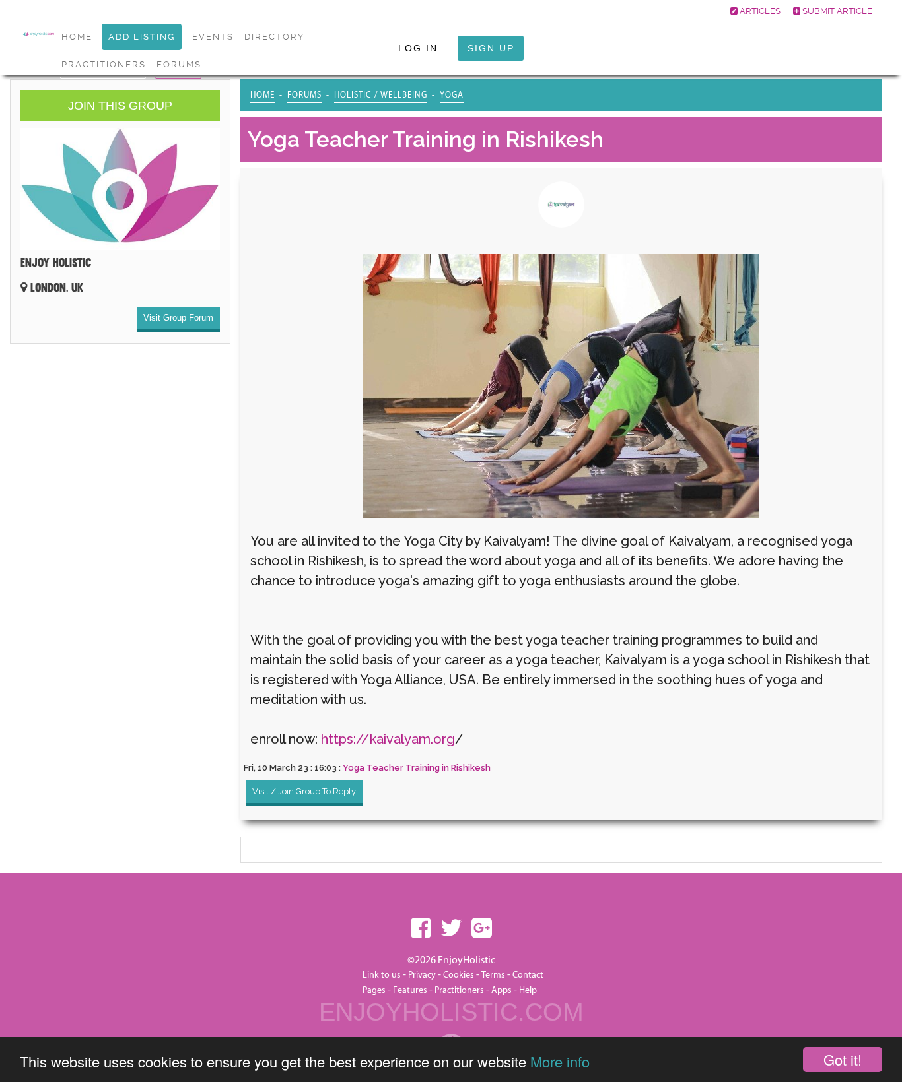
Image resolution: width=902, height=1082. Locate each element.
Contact (527, 975)
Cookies (459, 975)
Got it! (842, 1059)
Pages (374, 990)
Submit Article (836, 11)
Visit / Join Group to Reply (304, 791)
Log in (418, 48)
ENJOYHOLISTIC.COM (451, 1012)
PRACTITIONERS (103, 64)
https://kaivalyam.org (388, 739)
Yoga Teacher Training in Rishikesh (417, 768)
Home (262, 95)
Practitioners (459, 990)
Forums (178, 64)
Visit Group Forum (178, 318)
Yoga (452, 95)
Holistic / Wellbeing (380, 95)
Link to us (382, 975)
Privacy (422, 975)
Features (410, 990)
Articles (759, 11)
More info (560, 1061)
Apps (501, 990)
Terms (493, 975)
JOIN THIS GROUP (120, 105)
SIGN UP (491, 48)
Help (528, 990)
